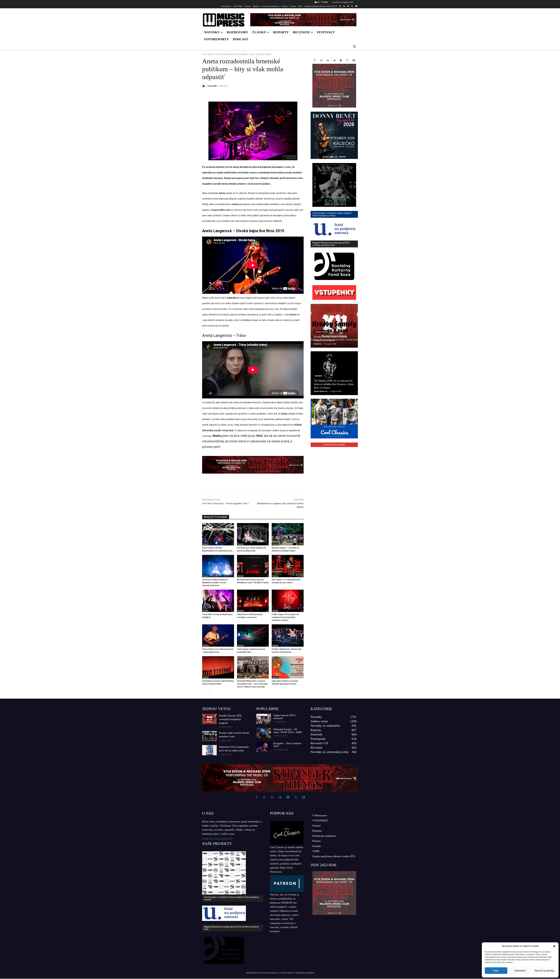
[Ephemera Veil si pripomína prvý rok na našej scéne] (209, 750)
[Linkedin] (344, 6)
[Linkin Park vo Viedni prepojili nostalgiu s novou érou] (253, 601)
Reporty (211, 54)
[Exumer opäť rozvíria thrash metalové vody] (209, 736)
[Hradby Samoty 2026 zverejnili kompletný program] (334, 326)
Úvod (204, 54)
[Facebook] (336, 6)
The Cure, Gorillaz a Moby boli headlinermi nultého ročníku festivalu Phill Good (215, 583)
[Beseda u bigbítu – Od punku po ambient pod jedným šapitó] (288, 534)
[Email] (244, 93)
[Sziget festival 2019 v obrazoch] (263, 719)
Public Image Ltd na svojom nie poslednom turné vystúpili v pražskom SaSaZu (285, 617)
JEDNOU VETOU (216, 709)
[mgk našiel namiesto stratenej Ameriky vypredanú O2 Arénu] (288, 667)
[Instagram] (340, 6)
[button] (554, 946)
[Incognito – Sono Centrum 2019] (263, 747)
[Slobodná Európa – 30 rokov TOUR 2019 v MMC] (263, 733)
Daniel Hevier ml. (321, 391)
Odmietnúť (520, 970)
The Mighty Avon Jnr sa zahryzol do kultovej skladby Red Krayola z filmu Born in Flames (334, 384)
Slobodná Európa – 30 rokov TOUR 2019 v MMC (287, 731)
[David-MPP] (204, 86)
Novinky (318, 376)
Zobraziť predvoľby (544, 970)
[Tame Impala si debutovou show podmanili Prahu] (253, 635)
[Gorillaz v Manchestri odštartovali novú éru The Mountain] (288, 635)
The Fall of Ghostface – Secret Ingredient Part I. (225, 503)
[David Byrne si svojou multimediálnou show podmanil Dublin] (218, 667)
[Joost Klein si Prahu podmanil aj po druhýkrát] (218, 601)
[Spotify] (341, 61)
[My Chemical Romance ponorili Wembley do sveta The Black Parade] (253, 566)
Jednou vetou (321, 332)
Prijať (496, 970)
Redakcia (317, 344)
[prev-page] (204, 693)
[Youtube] (356, 6)
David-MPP (212, 86)
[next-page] (208, 693)
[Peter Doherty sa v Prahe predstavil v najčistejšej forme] (218, 635)
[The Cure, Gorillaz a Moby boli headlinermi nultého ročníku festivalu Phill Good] (218, 566)
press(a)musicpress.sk (221, 839)
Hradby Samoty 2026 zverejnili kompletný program (230, 719)
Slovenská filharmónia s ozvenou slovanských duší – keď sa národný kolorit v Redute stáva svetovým (252, 684)
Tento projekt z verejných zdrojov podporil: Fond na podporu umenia (231, 898)
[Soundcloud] (348, 6)
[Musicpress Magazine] (223, 19)
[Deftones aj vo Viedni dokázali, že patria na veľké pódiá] (253, 534)
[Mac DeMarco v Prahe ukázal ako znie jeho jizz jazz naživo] (288, 566)
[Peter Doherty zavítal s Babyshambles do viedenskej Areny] (218, 534)
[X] (352, 6)
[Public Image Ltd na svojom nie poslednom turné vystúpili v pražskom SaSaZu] (288, 601)
